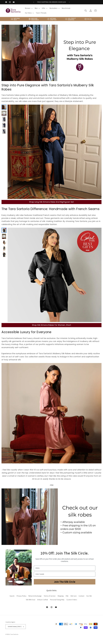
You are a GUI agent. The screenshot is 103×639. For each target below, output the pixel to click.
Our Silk (89, 596)
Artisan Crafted (42, 600)
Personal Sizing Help (57, 600)
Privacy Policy (21, 596)
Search (12, 596)
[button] (28, 8)
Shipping (61, 596)
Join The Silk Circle (64, 581)
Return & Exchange (35, 596)
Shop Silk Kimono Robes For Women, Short (51, 325)
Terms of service (50, 596)
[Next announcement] (69, 2)
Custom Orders (71, 600)
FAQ (67, 596)
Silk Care (74, 596)
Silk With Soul (30, 600)
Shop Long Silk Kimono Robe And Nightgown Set (51, 202)
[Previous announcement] (33, 2)
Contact (81, 596)
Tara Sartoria (14, 634)
